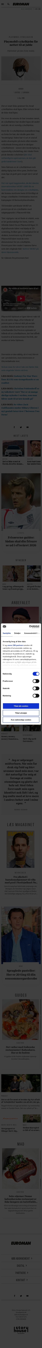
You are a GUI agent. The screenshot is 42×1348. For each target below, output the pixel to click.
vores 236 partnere (15, 645)
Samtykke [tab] (7, 633)
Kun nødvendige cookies (21, 720)
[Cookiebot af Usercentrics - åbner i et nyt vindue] (29, 626)
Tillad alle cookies (21, 706)
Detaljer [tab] (17, 633)
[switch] (36, 681)
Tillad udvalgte (21, 713)
